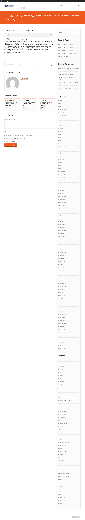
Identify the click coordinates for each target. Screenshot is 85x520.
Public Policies (62, 436)
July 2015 (61, 264)
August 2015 (62, 261)
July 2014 (61, 298)
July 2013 (61, 336)
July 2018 (61, 215)
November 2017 (62, 230)
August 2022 (62, 125)
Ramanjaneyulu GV (62, 73)
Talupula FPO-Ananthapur (65, 460)
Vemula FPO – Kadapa (64, 476)
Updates (63, 5)
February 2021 (62, 143)
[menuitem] (1, 1)
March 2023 (61, 106)
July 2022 (61, 128)
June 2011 (61, 345)
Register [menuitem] (8, 1)
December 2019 (62, 171)
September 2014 (63, 292)
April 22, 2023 (26, 100)
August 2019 (62, 177)
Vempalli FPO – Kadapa (64, 473)
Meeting (61, 408)
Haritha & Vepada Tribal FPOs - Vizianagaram (68, 15)
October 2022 (62, 119)
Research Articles (63, 448)
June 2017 (61, 243)
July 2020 (61, 156)
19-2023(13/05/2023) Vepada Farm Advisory (11, 103)
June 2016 (61, 246)
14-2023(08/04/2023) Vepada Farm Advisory (46, 103)
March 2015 (61, 274)
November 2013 (62, 323)
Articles (61, 369)
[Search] (78, 5)
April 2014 (61, 308)
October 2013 (62, 326)
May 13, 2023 (9, 100)
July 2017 (61, 239)
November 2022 (62, 115)
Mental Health (62, 414)
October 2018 (62, 205)
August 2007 (62, 348)
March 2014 (61, 311)
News (60, 420)
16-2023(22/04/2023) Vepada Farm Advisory (29, 103)
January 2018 (62, 224)
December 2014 (62, 283)
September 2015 (63, 258)
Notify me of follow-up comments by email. (16, 138)
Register (61, 491)
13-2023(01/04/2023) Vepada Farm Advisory (68, 53)
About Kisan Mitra (71, 5)
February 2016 (62, 252)
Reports (57, 5)
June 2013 (61, 339)
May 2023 (61, 100)
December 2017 (62, 227)
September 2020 (63, 150)
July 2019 (61, 181)
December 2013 (62, 320)
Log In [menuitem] (4, 1)
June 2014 (61, 301)
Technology (61, 464)
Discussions (61, 381)
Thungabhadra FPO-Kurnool (65, 467)
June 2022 (61, 131)
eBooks (60, 384)
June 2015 (61, 267)
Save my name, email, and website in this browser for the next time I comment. (24, 135)
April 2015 (61, 270)
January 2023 (62, 112)
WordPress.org (62, 503)
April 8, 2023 (43, 100)
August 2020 (62, 153)
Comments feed (62, 500)
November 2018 (62, 202)
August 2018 (62, 212)
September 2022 (63, 122)
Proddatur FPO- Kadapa (64, 433)
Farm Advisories (48, 5)
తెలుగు (60, 479)
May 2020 (61, 162)
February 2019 (62, 196)
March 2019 (61, 193)
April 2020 (61, 165)
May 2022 (61, 134)
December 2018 (62, 199)
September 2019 (63, 174)
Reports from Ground (64, 442)
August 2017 (62, 236)
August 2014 (62, 295)
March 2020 (61, 168)
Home (45, 15)
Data (60, 378)
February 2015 (62, 277)
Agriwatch (61, 366)
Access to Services (63, 360)
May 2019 (61, 187)
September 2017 (63, 233)
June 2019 (61, 184)
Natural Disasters (63, 417)
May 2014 (61, 305)
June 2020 (61, 159)
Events (60, 387)
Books (60, 375)
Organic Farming (63, 423)
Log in (60, 494)
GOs (60, 397)
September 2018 (63, 208)
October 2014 (62, 289)
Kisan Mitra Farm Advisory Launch (65, 82)
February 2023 (62, 109)
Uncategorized (62, 470)
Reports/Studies (62, 445)
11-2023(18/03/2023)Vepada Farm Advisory (68, 56)
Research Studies (63, 451)
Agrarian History (62, 363)
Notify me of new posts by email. (13, 141)
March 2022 (61, 140)
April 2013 (61, 342)
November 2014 (62, 286)
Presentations (62, 426)
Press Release (62, 429)
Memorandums (62, 411)
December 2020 (62, 146)
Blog (60, 372)
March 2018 (61, 221)
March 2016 (61, 249)
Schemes (61, 454)
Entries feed (62, 497)
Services (61, 457)
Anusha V (10, 108)
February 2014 (62, 314)
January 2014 (62, 317)
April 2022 (61, 137)
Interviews (61, 405)
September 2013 (63, 329)
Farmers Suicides (63, 394)
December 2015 (62, 255)
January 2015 (62, 280)
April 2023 (61, 103)
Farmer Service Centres (24, 5)
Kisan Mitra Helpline (37, 5)
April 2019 (61, 190)
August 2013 (62, 332)
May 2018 (61, 218)
